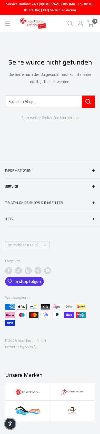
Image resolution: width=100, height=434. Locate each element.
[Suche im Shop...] (88, 102)
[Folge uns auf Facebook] (8, 270)
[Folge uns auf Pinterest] (38, 270)
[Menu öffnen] (7, 24)
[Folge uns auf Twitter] (18, 270)
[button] (10, 424)
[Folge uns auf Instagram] (28, 270)
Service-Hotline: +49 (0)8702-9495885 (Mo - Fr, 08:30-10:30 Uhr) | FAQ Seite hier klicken (50, 7)
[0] (90, 23)
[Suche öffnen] (70, 23)
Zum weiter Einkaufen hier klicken (50, 118)
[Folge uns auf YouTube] (47, 270)
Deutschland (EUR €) (23, 245)
